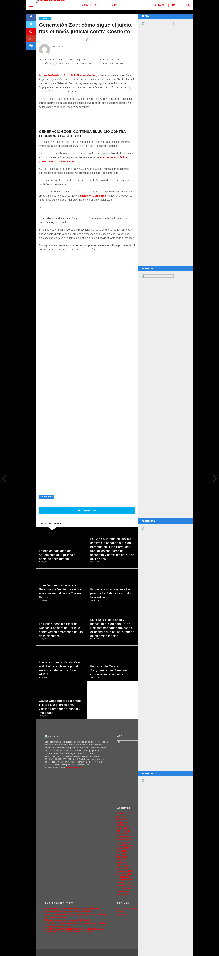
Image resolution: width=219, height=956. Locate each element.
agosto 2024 (123, 882)
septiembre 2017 (125, 885)
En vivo (120, 911)
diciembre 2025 (124, 836)
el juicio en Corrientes (93, 195)
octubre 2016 (123, 888)
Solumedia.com (73, 767)
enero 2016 (122, 894)
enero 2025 (122, 868)
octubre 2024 (123, 877)
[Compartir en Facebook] (31, 17)
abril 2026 (122, 825)
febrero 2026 (123, 831)
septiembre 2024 (125, 880)
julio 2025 (121, 851)
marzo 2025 (123, 862)
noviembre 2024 (124, 874)
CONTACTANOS (92, 5)
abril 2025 (122, 859)
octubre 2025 (123, 842)
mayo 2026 (122, 822)
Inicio (113, 5)
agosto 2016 (123, 891)
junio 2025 (122, 854)
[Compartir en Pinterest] (31, 31)
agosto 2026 (123, 813)
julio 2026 (121, 816)
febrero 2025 (123, 865)
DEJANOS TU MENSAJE (129, 908)
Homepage (122, 914)
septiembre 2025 (125, 845)
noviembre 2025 (124, 839)
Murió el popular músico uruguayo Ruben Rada (67, 920)
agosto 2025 (123, 848)
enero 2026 (122, 834)
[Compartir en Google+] (31, 38)
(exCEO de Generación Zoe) (80, 75)
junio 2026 (122, 819)
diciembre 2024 (124, 871)
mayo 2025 (122, 857)
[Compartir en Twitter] (31, 24)
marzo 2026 (123, 828)
